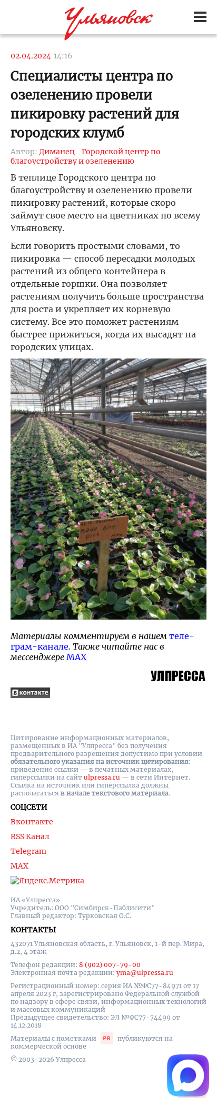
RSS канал (30, 836)
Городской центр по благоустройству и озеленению (86, 156)
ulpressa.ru (102, 777)
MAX (76, 657)
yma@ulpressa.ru (144, 973)
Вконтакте (32, 821)
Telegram (28, 851)
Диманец (57, 151)
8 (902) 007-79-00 (110, 965)
